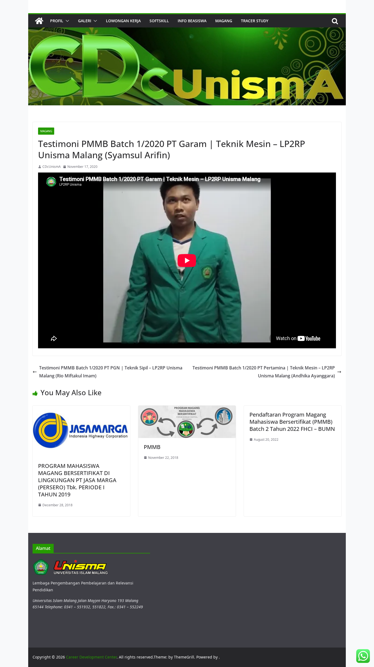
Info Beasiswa (192, 20)
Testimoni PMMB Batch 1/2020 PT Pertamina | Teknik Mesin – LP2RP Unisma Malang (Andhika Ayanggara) (263, 372)
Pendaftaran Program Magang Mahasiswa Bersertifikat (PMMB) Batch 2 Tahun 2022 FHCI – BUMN (292, 422)
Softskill (159, 20)
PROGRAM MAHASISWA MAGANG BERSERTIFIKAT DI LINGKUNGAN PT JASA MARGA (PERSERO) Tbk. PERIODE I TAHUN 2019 (77, 480)
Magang (223, 20)
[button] (66, 21)
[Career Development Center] (39, 20)
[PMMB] (187, 409)
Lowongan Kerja (123, 20)
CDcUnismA (51, 166)
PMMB (152, 447)
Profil (56, 20)
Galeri (84, 20)
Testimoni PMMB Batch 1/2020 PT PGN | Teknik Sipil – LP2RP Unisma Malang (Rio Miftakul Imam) (110, 372)
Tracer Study (254, 20)
